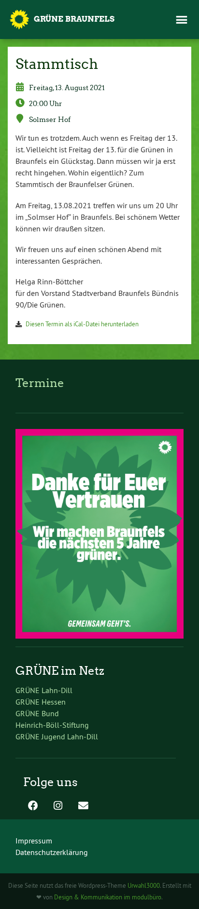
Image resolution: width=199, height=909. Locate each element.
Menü (181, 19)
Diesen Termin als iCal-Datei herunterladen (82, 324)
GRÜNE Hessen (40, 702)
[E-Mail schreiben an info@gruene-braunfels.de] (83, 806)
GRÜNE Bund (37, 713)
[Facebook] (33, 806)
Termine (39, 383)
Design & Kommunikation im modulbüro (107, 897)
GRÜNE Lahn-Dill (43, 690)
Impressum (33, 840)
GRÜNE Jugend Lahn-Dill (56, 736)
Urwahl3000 (144, 885)
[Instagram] (58, 806)
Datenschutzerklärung (51, 852)
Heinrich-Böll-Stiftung (52, 725)
